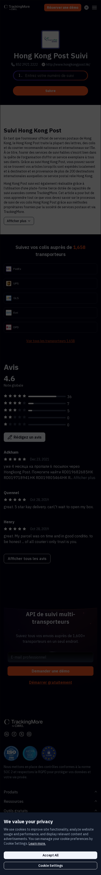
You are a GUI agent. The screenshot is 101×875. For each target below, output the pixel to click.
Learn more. (37, 843)
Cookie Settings (50, 865)
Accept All (50, 855)
